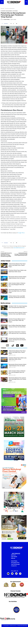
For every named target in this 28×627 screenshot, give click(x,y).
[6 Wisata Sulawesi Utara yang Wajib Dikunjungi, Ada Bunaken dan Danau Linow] (4, 297)
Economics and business (9, 8)
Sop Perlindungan (15, 564)
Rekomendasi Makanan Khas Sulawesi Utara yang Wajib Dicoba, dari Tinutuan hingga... (17, 291)
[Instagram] (15, 600)
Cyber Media (14, 556)
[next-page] (4, 385)
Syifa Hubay (7, 19)
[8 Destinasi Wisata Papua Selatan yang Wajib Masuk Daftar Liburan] (4, 271)
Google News (21, 232)
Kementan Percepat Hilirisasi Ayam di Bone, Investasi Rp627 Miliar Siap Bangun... (17, 320)
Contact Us (14, 566)
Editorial (13, 558)
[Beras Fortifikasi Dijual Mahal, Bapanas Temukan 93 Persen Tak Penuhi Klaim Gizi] (4, 327)
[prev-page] (1, 385)
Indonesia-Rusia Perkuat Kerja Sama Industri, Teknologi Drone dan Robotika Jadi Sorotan (17, 340)
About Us (13, 555)
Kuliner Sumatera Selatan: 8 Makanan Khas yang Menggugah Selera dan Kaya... (17, 285)
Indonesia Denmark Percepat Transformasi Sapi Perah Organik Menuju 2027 (21, 254)
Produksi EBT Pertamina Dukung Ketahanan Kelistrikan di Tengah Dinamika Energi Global (6, 255)
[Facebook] (12, 600)
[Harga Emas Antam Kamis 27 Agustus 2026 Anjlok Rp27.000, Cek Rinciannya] (4, 333)
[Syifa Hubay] (2, 19)
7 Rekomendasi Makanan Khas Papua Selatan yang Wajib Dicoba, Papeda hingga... (17, 265)
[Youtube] (19, 600)
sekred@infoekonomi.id (18, 247)
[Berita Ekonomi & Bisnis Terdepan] (14, 2)
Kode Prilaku (14, 561)
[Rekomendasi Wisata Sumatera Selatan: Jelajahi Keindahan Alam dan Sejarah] (4, 278)
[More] (16, 22)
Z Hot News (15, 10)
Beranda (2, 8)
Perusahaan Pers (15, 562)
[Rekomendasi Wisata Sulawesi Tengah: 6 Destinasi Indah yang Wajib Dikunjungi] (4, 314)
